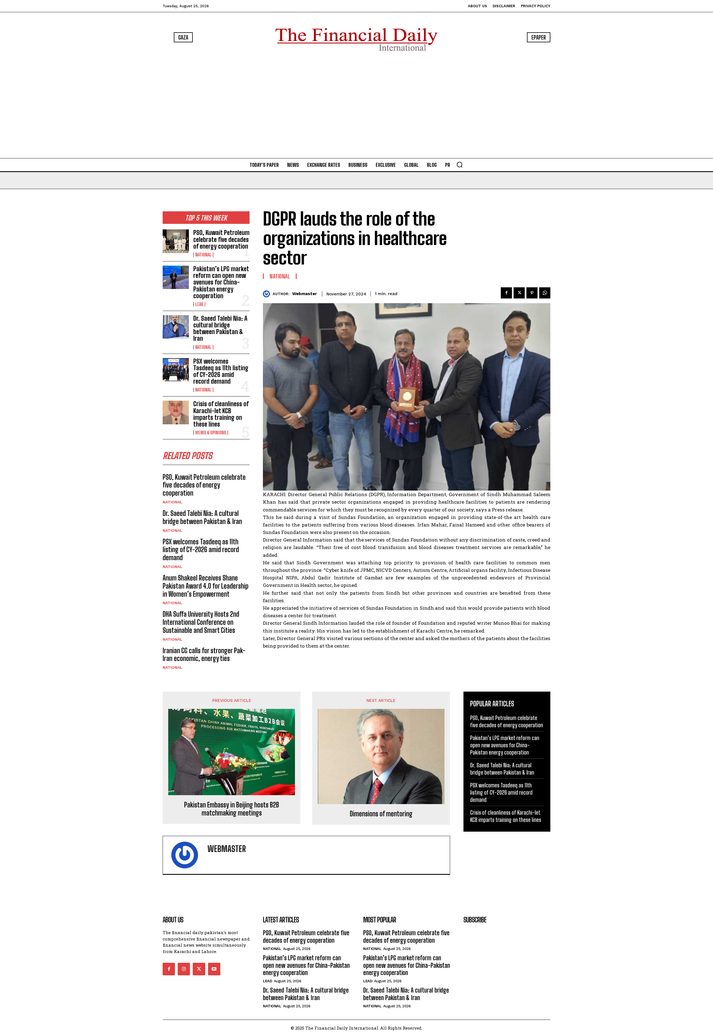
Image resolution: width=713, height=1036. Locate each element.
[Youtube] (214, 969)
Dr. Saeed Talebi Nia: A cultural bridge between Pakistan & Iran (220, 328)
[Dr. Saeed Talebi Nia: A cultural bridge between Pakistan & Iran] (176, 327)
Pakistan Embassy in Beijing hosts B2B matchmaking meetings (231, 809)
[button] (459, 164)
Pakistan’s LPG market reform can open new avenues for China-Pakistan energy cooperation (221, 282)
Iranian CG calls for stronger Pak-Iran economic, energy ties (204, 654)
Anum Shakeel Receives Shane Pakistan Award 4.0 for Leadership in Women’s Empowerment (205, 586)
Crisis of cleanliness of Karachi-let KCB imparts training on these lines (221, 414)
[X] (519, 292)
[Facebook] (506, 292)
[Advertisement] (356, 106)
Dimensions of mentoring (381, 814)
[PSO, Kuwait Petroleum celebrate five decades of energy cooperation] (176, 241)
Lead (199, 304)
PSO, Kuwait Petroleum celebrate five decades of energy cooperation (221, 239)
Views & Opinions (210, 432)
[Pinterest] (532, 292)
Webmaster (304, 293)
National (203, 255)
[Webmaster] (268, 293)
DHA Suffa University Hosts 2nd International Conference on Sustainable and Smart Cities (201, 622)
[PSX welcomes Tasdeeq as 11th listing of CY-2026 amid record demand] (176, 369)
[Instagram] (184, 969)
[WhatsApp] (544, 292)
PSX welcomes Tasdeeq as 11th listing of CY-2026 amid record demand (220, 371)
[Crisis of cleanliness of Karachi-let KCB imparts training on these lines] (176, 412)
